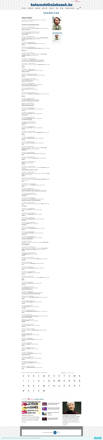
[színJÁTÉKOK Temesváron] (31, 408)
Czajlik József (34, 89)
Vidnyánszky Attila (38, 358)
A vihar (30, 84)
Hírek (57, 8)
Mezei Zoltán (45, 28)
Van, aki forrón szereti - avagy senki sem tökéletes (35, 248)
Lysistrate (29, 358)
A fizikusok (31, 292)
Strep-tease (30, 273)
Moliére (28, 190)
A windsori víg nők (32, 228)
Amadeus (28, 99)
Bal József (37, 39)
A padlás (41, 277)
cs (44, 376)
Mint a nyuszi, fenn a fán (27, 335)
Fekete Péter (41, 64)
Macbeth (31, 128)
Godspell (37, 259)
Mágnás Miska (40, 132)
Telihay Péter (36, 189)
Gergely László (41, 268)
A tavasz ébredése (31, 268)
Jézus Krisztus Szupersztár (40, 179)
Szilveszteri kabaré (26, 321)
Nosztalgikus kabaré (26, 254)
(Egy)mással (35, 158)
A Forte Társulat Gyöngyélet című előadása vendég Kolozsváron (54, 404)
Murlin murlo (30, 209)
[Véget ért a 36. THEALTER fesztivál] (44, 413)
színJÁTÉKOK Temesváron (27, 415)
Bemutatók (44, 8)
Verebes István (35, 288)
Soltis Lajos (45, 330)
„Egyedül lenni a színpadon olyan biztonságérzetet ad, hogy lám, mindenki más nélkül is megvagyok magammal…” (71, 416)
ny (59, 381)
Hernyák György (38, 84)
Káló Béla (35, 254)
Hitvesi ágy (28, 33)
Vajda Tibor (38, 334)
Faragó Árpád (35, 320)
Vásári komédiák (29, 363)
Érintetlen (33, 185)
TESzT (77, 8)
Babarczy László (45, 316)
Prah (27, 89)
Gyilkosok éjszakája (30, 233)
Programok (30, 8)
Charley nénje (30, 214)
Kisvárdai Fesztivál (70, 8)
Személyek (51, 8)
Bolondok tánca (29, 118)
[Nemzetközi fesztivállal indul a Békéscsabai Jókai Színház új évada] (44, 408)
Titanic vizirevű (30, 237)
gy (74, 376)
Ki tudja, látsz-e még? (32, 43)
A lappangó (28, 344)
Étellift (27, 223)
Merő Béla (36, 344)
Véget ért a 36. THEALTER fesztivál (53, 413)
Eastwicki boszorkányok (31, 153)
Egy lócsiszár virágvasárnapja (32, 316)
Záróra (42, 204)
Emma (27, 194)
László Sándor (47, 48)
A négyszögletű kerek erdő (31, 311)
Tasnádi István (41, 138)
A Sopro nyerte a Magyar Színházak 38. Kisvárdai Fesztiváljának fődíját (53, 419)
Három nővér (32, 60)
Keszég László (40, 109)
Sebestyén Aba (41, 60)
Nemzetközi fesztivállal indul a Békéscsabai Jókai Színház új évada (54, 409)
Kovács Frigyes (39, 302)
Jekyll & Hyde (45, 242)
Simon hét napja (30, 143)
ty (54, 386)
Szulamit (32, 199)
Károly (29, 325)
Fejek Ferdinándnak (31, 339)
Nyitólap (24, 8)
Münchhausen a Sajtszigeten (34, 94)
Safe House (43, 167)
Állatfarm (29, 349)
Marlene (23, 163)
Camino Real (31, 109)
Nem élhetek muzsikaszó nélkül (34, 48)
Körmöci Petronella (44, 311)
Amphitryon (26, 288)
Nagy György (45, 258)
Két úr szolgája (30, 302)
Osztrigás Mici (31, 70)
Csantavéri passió (35, 330)
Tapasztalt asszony (31, 138)
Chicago (37, 28)
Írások (61, 8)
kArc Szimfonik (25, 123)
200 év (23, 104)
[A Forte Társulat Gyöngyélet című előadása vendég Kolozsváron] (44, 404)
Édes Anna (30, 114)
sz (44, 386)
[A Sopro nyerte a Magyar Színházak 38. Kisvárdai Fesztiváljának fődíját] (44, 419)
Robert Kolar (42, 263)
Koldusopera (33, 263)
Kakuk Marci (31, 353)
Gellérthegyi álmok (31, 219)
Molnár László (24, 180)
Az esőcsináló (30, 283)
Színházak (37, 8)
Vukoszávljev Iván (41, 143)
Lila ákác (27, 80)
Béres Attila (36, 99)
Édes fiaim (28, 306)
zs (44, 391)
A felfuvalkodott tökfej (34, 297)
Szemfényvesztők (31, 367)
